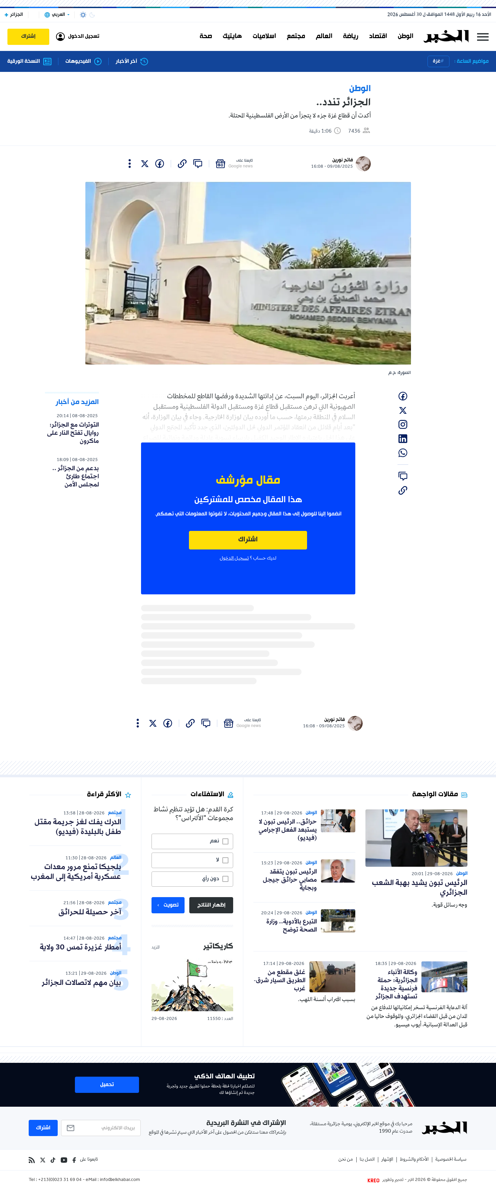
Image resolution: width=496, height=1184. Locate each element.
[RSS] (32, 1160)
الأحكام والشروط (414, 1159)
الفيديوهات (78, 61)
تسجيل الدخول (234, 558)
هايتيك (232, 36)
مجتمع (296, 36)
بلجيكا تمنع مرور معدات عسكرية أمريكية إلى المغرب (76, 872)
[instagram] (402, 424)
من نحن (345, 1159)
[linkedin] (402, 438)
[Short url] (182, 163)
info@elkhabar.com (120, 1180)
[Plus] (129, 163)
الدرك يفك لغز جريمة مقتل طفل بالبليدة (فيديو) (77, 827)
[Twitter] (42, 1160)
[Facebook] (74, 1160)
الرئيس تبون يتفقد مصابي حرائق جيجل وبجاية (290, 879)
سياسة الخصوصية (450, 1159)
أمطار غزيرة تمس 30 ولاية (80, 947)
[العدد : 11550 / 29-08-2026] (192, 984)
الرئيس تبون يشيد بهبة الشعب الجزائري (419, 888)
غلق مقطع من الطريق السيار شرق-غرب (279, 980)
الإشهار (387, 1159)
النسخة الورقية (23, 61)
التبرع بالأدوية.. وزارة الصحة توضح (291, 925)
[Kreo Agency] (374, 1180)
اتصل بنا (367, 1159)
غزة (436, 61)
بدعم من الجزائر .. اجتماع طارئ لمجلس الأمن (75, 476)
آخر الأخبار (126, 61)
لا (217, 860)
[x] (144, 163)
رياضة (350, 36)
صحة (206, 36)
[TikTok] (53, 1160)
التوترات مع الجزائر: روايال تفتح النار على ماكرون (73, 433)
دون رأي (210, 879)
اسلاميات (264, 36)
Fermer (483, 36)
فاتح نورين (342, 160)
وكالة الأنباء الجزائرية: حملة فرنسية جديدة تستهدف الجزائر (396, 984)
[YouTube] (64, 1160)
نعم (214, 841)
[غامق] (92, 15)
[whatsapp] (402, 453)
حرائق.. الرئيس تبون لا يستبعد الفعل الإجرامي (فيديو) (287, 829)
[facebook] (159, 163)
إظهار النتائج (211, 905)
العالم (324, 36)
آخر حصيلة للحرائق (89, 912)
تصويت (171, 905)
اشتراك (248, 540)
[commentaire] (197, 163)
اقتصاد (378, 36)
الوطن (405, 36)
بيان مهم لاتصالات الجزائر (81, 983)
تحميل (107, 1084)
